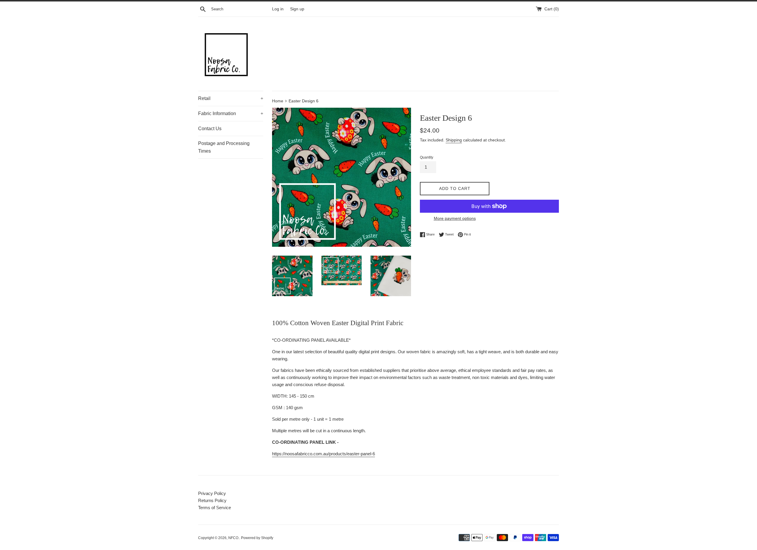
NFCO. (233, 538)
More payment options (455, 218)
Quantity (426, 157)
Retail (230, 98)
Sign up (297, 9)
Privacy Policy (212, 493)
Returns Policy (212, 500)
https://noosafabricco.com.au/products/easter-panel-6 (323, 453)
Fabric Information (230, 113)
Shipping (454, 140)
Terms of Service (214, 507)
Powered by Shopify (257, 538)
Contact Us (209, 128)
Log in (278, 9)
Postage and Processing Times (224, 147)
